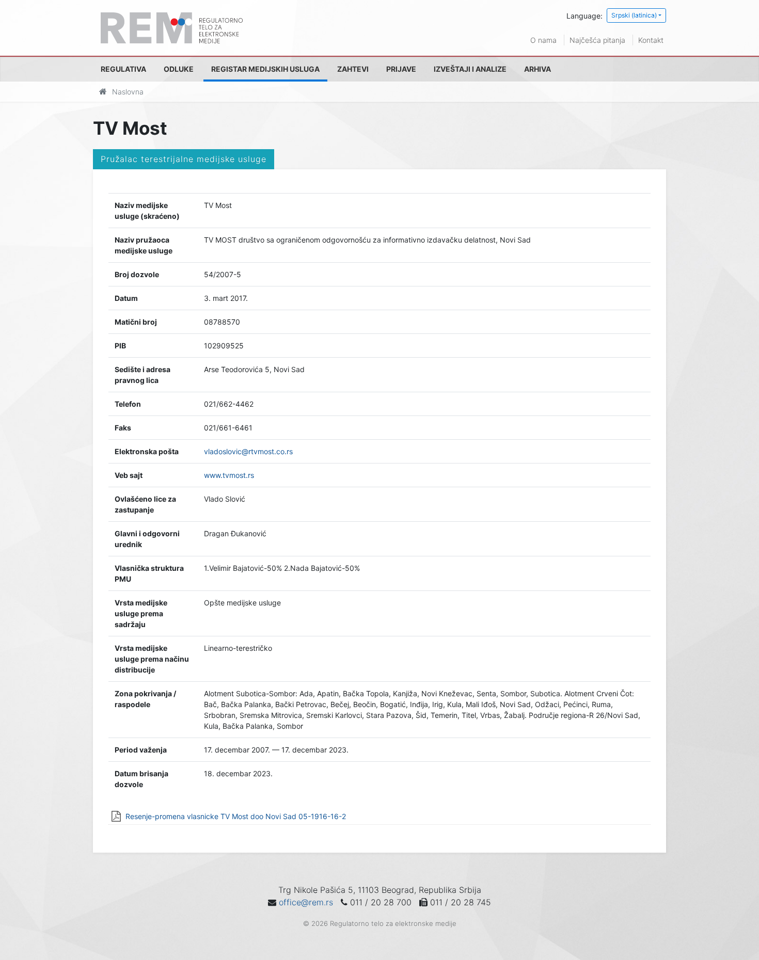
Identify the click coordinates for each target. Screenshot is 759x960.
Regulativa (123, 69)
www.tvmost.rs (229, 475)
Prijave (401, 69)
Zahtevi (353, 69)
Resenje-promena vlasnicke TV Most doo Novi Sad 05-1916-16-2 (235, 816)
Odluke (179, 69)
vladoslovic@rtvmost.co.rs (248, 451)
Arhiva (537, 69)
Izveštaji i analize (470, 69)
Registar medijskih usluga (265, 69)
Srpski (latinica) (634, 15)
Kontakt (650, 40)
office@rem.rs (306, 902)
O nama (543, 40)
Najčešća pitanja (597, 40)
